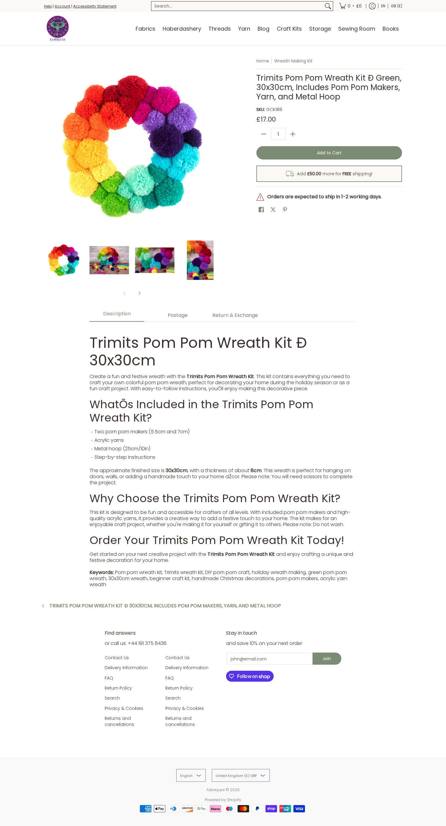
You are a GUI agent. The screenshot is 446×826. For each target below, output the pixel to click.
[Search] (328, 6)
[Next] (215, 146)
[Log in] (372, 6)
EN (383, 5)
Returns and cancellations (119, 721)
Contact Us (117, 658)
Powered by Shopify (223, 799)
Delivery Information (126, 668)
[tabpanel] (223, 458)
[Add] (293, 134)
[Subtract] (263, 134)
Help (48, 6)
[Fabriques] (57, 28)
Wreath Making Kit (293, 61)
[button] (261, 209)
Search (112, 698)
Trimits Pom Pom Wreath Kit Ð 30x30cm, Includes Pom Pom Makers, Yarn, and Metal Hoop (165, 606)
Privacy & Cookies (124, 708)
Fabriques (216, 789)
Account (62, 6)
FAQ (109, 678)
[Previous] (48, 146)
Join (327, 659)
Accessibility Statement (95, 6)
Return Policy (118, 688)
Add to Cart (329, 153)
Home (262, 61)
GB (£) (396, 5)
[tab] (117, 315)
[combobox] (237, 6)
